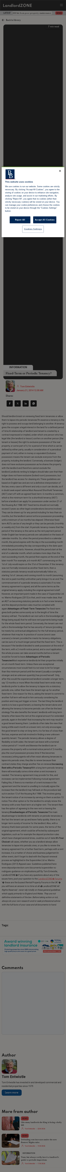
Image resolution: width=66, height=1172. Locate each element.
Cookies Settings (33, 229)
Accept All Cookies (45, 220)
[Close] (60, 171)
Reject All (20, 220)
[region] (33, 202)
